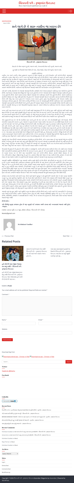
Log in (3, 462)
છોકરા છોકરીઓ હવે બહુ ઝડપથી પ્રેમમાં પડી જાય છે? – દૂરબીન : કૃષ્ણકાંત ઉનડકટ (23, 420)
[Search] (70, 11)
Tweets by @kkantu (8, 371)
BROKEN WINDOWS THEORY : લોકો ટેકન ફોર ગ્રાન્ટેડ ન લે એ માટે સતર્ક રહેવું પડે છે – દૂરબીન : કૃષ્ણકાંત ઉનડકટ (31, 417)
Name (4, 320)
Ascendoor (53, 478)
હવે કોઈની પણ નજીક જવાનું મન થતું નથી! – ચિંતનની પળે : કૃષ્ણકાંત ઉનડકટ (12, 266)
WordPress (5, 480)
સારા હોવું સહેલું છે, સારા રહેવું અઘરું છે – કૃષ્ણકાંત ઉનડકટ (16, 423)
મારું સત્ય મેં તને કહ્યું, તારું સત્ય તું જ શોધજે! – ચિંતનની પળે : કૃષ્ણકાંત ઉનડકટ (34, 432)
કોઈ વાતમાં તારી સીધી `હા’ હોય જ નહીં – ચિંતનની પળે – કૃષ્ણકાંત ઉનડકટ (20, 413)
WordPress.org (6, 472)
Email (40, 320)
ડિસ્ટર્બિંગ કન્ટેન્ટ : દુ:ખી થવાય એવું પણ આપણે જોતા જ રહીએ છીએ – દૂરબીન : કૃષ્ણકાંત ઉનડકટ (26, 410)
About (16, 438)
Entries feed (5, 465)
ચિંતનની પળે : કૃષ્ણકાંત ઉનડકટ (37, 3)
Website (4, 329)
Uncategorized (6, 21)
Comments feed (6, 469)
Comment (5, 294)
